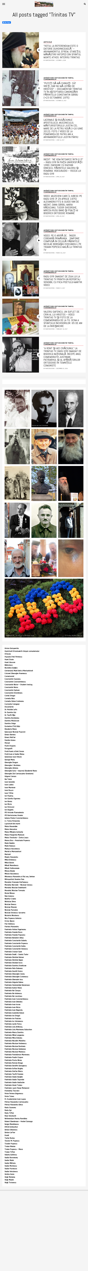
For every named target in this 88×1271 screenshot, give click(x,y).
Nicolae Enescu (10, 904)
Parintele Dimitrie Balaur (14, 957)
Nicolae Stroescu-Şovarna (15, 913)
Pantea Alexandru (12, 927)
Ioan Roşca (9, 790)
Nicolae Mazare (11, 907)
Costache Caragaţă (12, 704)
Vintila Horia (9, 1174)
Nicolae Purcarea (11, 910)
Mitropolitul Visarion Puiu (14, 879)
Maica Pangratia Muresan (14, 835)
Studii (7, 1135)
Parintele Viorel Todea (13, 1085)
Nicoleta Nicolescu (12, 915)
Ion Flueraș (9, 796)
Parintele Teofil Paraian (14, 1074)
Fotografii (8, 749)
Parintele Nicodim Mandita (15, 1041)
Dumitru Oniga (10, 723)
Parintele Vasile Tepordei (14, 1080)
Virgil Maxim (9, 1180)
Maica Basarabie (11, 826)
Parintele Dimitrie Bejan (14, 960)
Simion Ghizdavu (11, 1130)
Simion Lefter (10, 1133)
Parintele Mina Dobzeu (13, 1038)
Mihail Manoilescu (11, 865)
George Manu (10, 760)
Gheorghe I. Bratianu (12, 765)
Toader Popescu (11, 1144)
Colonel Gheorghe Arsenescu (16, 673)
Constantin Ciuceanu (13, 679)
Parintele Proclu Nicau (13, 1060)
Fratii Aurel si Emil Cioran (14, 751)
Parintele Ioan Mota (12, 1007)
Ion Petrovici (9, 807)
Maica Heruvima (11, 829)
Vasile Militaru (10, 1163)
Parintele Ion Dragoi (12, 1016)
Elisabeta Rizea (11, 729)
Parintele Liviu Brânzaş (14, 1027)
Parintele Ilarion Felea (13, 988)
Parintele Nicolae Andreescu (15, 1043)
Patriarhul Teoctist (12, 1091)
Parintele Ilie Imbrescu (13, 993)
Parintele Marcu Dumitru (14, 1032)
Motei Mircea (10, 893)
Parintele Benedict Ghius (14, 938)
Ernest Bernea (10, 735)
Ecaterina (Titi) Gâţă (12, 726)
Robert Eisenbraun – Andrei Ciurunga (19, 1121)
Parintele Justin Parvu (13, 1024)
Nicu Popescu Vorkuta (13, 918)
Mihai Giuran (9, 863)
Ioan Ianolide (10, 782)
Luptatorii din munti (12, 824)
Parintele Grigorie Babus (14, 982)
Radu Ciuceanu (10, 1108)
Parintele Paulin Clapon (14, 1057)
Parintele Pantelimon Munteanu (17, 1055)
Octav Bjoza (9, 921)
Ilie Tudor (8, 779)
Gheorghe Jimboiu (11, 768)
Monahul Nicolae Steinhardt (15, 888)
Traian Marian (10, 1146)
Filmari (7, 743)
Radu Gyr (8, 1110)
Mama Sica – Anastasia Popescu (17, 840)
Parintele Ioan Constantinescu (16, 999)
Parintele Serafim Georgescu (16, 1066)
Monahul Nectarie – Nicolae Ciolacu (18, 885)
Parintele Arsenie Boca (13, 932)
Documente (9, 707)
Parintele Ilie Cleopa (13, 991)
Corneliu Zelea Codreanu (14, 701)
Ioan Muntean (10, 788)
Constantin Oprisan (12, 690)
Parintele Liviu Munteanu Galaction (18, 1030)
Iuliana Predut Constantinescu (16, 818)
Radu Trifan (9, 1113)
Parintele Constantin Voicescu (16, 949)
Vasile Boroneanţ (11, 1158)
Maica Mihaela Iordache (14, 832)
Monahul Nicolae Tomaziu (15, 890)
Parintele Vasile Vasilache (15, 1082)
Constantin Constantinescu (15, 682)
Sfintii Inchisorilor (11, 1127)
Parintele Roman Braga (14, 1063)
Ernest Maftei (10, 737)
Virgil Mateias (10, 1177)
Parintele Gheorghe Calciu (15, 974)
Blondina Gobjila (11, 668)
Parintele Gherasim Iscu (14, 980)
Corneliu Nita (10, 699)
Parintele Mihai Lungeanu (14, 1035)
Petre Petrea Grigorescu (14, 1094)
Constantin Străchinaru (13, 693)
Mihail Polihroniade (12, 868)
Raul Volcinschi (10, 1116)
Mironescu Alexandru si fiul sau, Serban (20, 877)
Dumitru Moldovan (12, 721)
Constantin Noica (11, 687)
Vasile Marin (9, 1160)
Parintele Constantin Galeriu (16, 941)
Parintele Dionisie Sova (13, 963)
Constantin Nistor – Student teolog (18, 685)
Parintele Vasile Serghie (14, 1077)
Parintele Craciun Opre (13, 952)
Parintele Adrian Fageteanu (15, 929)
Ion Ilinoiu (8, 801)
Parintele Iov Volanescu (14, 1021)
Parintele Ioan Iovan (12, 1004)
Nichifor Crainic (10, 899)
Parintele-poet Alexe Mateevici (17, 1088)
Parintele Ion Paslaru (13, 1019)
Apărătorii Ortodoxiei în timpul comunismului (22, 651)
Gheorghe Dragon (11, 762)
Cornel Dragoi (10, 696)
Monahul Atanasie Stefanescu (16, 882)
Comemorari (9, 676)
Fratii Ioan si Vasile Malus (14, 754)
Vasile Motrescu (11, 1166)
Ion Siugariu (9, 810)
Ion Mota (8, 804)
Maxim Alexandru (11, 857)
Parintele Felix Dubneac (14, 968)
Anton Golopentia (12, 648)
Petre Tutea (9, 1096)
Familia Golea (10, 740)
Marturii (8, 854)
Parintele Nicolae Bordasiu (15, 1046)
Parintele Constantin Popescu (16, 943)
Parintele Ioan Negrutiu (14, 1010)
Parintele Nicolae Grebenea (15, 1049)
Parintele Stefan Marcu (14, 1071)
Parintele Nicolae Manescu (15, 1052)
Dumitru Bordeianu (12, 718)
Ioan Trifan (9, 793)
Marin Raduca (10, 846)
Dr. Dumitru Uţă (10, 712)
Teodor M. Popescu (12, 1141)
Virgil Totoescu (10, 1183)
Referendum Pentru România (16, 1119)
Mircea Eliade (10, 871)
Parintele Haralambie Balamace (17, 985)
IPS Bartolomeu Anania (14, 815)
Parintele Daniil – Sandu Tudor (16, 954)
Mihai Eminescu (10, 860)
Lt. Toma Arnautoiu (12, 821)
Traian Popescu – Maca (14, 1149)
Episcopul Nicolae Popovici (15, 732)
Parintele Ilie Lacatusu (13, 996)
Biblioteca (8, 665)
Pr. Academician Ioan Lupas (15, 1099)
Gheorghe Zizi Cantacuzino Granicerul (19, 774)
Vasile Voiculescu (11, 1172)
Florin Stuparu (10, 746)
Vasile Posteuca (11, 1169)
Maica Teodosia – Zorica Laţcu (16, 838)
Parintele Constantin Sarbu (15, 946)
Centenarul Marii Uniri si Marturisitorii (19, 671)
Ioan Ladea (9, 785)
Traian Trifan (10, 1152)
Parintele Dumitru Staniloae (15, 966)
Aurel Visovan (10, 662)
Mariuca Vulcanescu (12, 849)
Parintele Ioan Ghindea (13, 1002)
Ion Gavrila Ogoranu (12, 799)
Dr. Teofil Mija (10, 715)
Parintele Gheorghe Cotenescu (16, 977)
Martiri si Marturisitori (13, 852)
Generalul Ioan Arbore (13, 757)
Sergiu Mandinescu (12, 1124)
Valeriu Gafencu (11, 1155)
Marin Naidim (10, 843)
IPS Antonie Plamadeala (14, 813)
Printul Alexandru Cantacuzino (16, 1102)
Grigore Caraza (10, 776)
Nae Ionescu (9, 896)
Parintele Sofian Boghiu (14, 1069)
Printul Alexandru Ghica (14, 1105)
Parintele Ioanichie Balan (14, 1013)
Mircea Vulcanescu (12, 874)
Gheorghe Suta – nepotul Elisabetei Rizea (21, 771)
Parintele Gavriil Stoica (13, 971)
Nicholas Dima (10, 902)
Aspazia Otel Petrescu (13, 657)
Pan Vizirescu (10, 924)
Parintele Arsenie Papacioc (15, 935)
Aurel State (9, 660)
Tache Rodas (10, 1138)
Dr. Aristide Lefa (11, 710)
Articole (8, 654)
